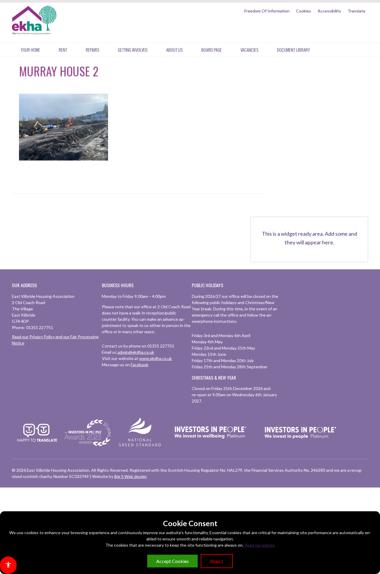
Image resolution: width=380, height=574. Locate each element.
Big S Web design (130, 476)
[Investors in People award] (88, 446)
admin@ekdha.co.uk (136, 352)
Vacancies (249, 49)
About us (174, 49)
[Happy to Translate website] (37, 445)
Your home (30, 49)
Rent (63, 49)
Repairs (92, 49)
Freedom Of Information (266, 10)
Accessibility (329, 10)
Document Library (293, 49)
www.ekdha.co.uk (155, 358)
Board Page (211, 49)
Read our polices (259, 545)
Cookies (303, 10)
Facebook (139, 364)
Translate (356, 10)
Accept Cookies (172, 561)
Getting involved (133, 49)
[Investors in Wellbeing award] (210, 446)
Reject (216, 561)
